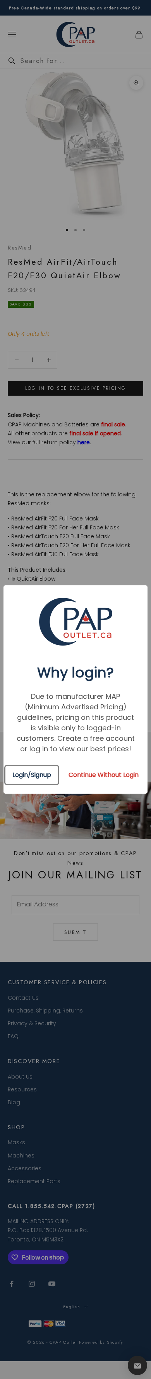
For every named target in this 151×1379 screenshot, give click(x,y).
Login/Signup (31, 774)
